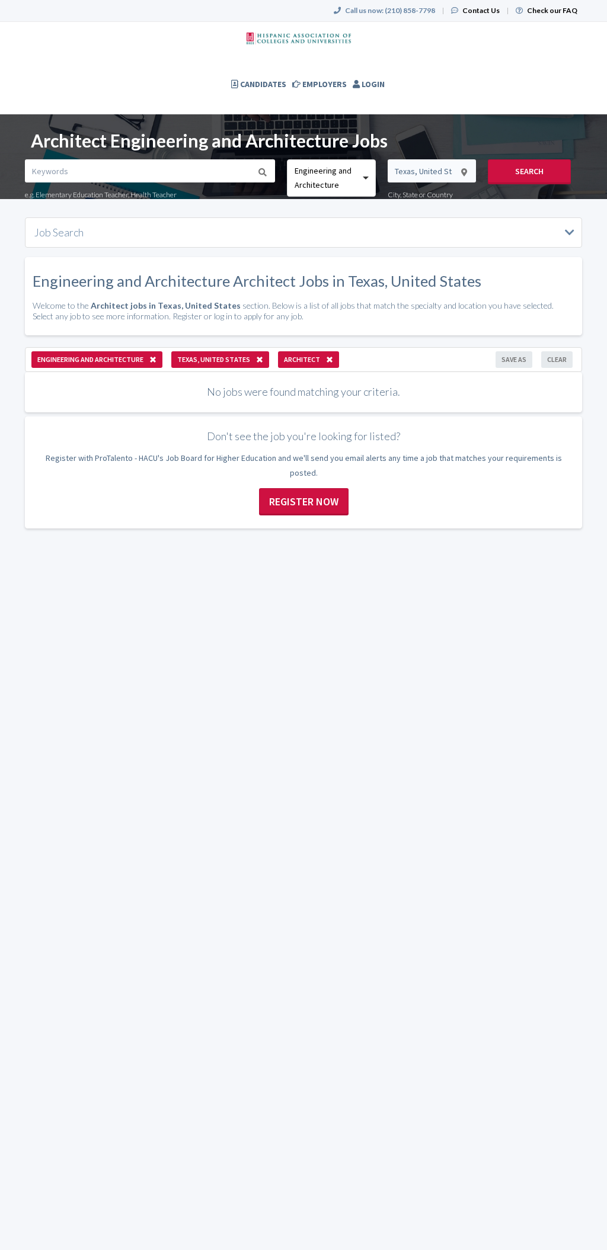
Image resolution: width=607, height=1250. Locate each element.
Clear (557, 359)
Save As (513, 359)
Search (529, 171)
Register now (303, 501)
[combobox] (331, 178)
